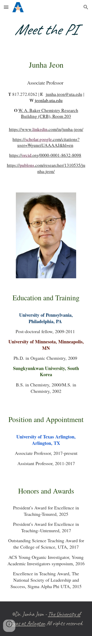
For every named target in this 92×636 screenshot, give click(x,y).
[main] (46, 29)
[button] (6, 7)
